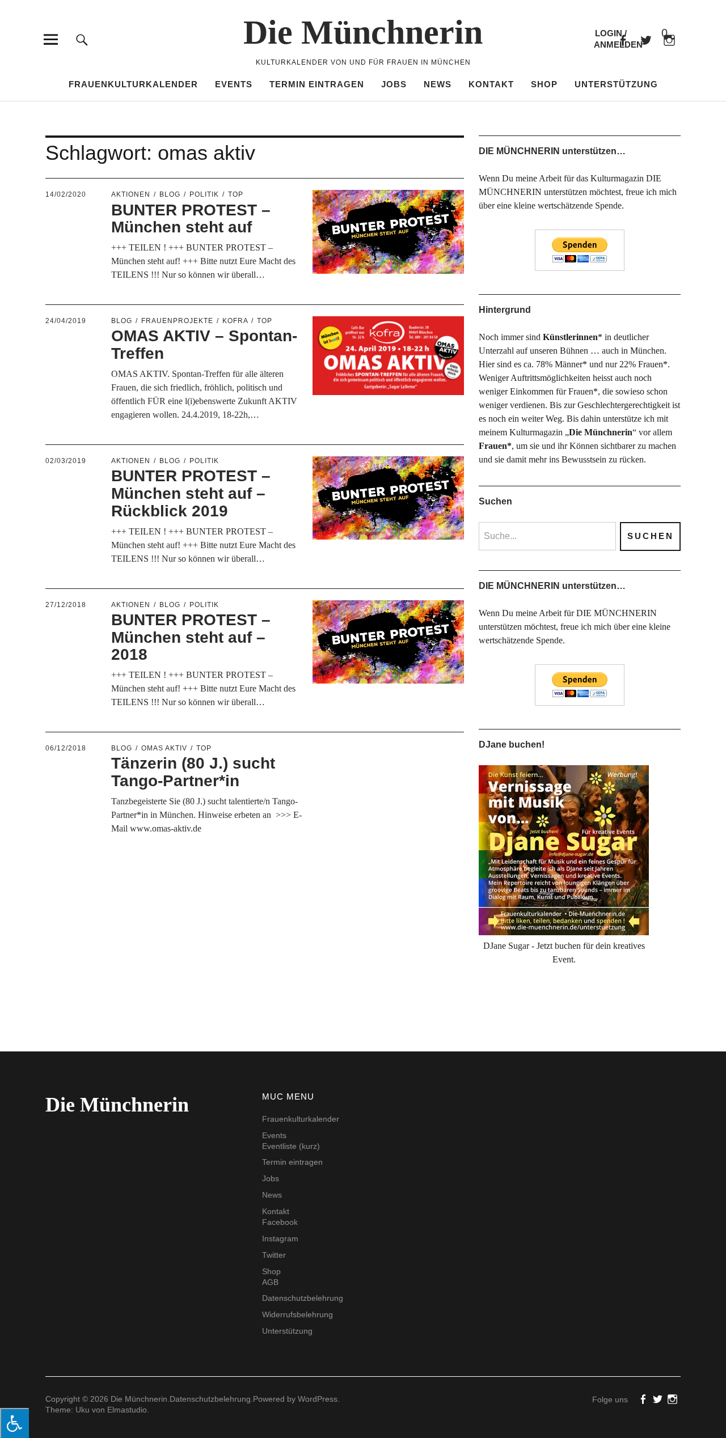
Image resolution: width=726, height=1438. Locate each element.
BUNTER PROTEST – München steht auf (191, 218)
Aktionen (130, 194)
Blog (169, 194)
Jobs (394, 84)
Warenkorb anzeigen (655, 33)
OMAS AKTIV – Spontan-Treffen (204, 344)
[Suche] (82, 39)
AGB (270, 1282)
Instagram (280, 1238)
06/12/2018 (65, 748)
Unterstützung (616, 84)
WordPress (317, 1398)
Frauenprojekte (177, 321)
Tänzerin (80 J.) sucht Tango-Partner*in (193, 772)
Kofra (235, 321)
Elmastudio (127, 1409)
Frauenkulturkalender (133, 84)
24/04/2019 (65, 321)
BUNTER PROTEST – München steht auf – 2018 (191, 637)
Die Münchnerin (363, 32)
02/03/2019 (65, 461)
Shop (544, 84)
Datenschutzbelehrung (302, 1298)
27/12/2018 (65, 605)
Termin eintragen (316, 84)
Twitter (274, 1254)
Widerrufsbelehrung (297, 1314)
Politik (204, 194)
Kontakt (491, 84)
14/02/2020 (65, 194)
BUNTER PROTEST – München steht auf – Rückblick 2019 (191, 493)
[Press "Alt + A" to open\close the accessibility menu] (14, 1423)
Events (233, 84)
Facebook (622, 39)
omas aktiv (164, 748)
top (235, 194)
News (437, 84)
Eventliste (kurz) (291, 1146)
